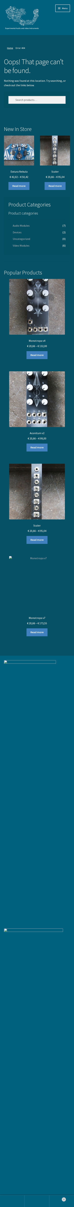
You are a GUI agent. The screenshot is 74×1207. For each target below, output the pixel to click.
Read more (18, 186)
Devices (17, 232)
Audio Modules (21, 225)
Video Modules (21, 245)
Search (37, 1201)
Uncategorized (21, 239)
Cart (57, 1198)
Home (10, 48)
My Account (12, 1201)
